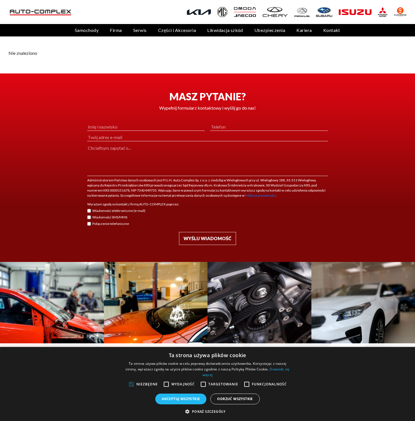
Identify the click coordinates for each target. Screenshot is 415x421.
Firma (116, 30)
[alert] (207, 384)
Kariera (304, 30)
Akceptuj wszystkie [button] (181, 398)
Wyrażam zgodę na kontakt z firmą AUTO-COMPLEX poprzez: (133, 204)
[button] (207, 411)
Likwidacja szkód (225, 30)
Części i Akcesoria (177, 30)
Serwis (140, 30)
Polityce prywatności (260, 195)
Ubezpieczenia (269, 30)
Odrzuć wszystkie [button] (235, 398)
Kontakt (331, 30)
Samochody (87, 30)
